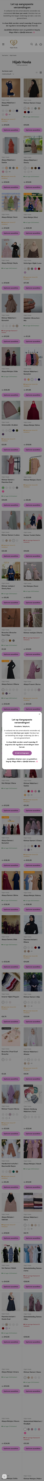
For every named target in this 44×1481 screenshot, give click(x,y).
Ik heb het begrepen (22, 753)
